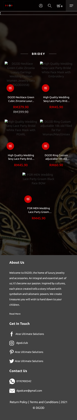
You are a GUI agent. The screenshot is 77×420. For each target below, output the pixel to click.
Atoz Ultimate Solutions (30, 333)
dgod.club (22, 342)
